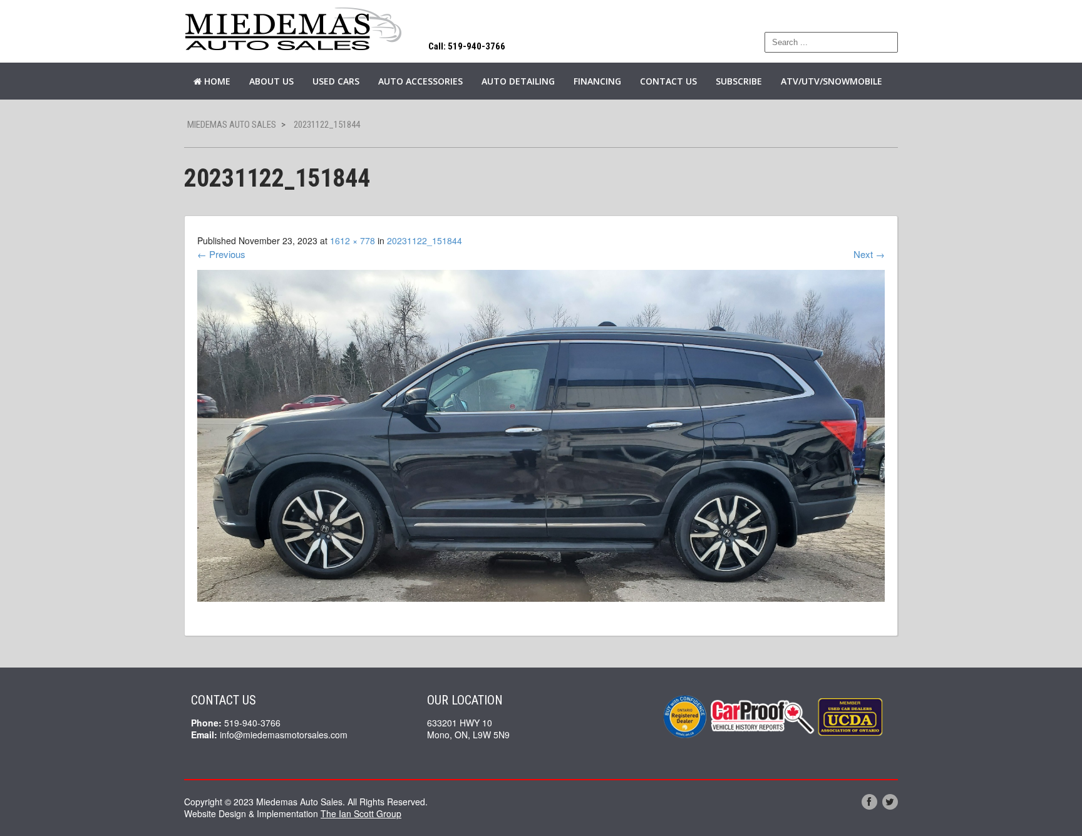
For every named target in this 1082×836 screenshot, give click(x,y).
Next (869, 254)
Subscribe (739, 81)
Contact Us (668, 81)
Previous (221, 254)
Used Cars (335, 81)
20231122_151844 (424, 240)
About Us (271, 81)
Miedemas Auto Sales (231, 124)
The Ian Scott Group (361, 813)
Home (216, 81)
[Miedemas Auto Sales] (293, 29)
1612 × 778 (352, 240)
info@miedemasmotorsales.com (284, 734)
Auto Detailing (518, 81)
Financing (597, 81)
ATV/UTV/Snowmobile (831, 81)
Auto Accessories (420, 81)
